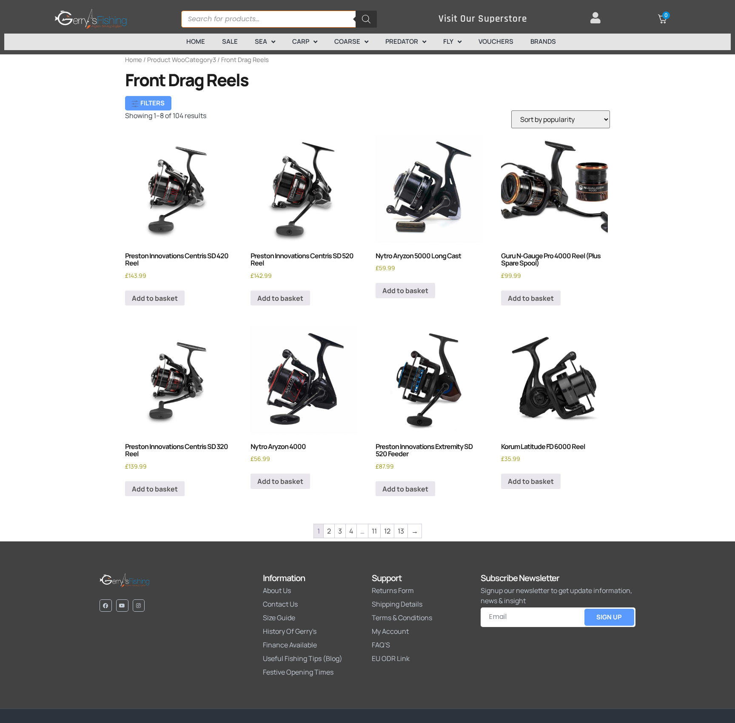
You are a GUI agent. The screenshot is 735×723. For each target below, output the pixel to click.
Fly (448, 41)
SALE (230, 41)
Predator (401, 41)
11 (374, 531)
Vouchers (496, 41)
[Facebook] (106, 605)
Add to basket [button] (155, 298)
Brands (543, 41)
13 (401, 531)
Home (195, 41)
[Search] (366, 19)
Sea (261, 41)
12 (387, 531)
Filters (152, 103)
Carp (300, 41)
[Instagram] (139, 605)
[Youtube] (122, 605)
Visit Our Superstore (483, 19)
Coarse (347, 41)
